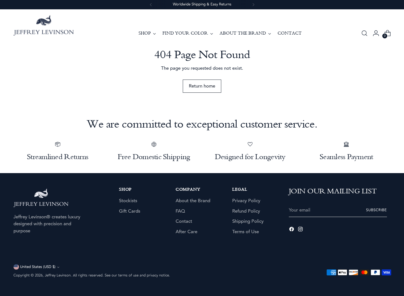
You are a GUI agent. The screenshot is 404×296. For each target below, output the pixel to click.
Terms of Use (245, 231)
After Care (186, 231)
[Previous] (151, 4)
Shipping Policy (248, 221)
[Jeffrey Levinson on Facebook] (292, 230)
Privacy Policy (246, 200)
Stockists (128, 200)
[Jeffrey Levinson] (43, 26)
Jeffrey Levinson (58, 275)
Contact (184, 221)
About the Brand (193, 200)
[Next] (253, 4)
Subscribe (376, 210)
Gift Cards (129, 211)
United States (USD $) (38, 267)
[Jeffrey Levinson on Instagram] (301, 230)
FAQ (180, 211)
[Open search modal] (364, 33)
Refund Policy (246, 211)
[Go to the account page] (375, 33)
